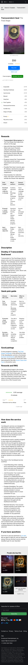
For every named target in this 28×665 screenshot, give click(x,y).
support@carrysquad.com (9, 641)
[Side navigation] (2, 2)
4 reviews (10, 63)
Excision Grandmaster (7, 356)
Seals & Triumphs (10, 7)
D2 (5, 2)
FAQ (2, 636)
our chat (23, 535)
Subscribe (14, 614)
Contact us (4, 631)
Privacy (11, 631)
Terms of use (18, 631)
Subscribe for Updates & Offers (10, 606)
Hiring (25, 631)
